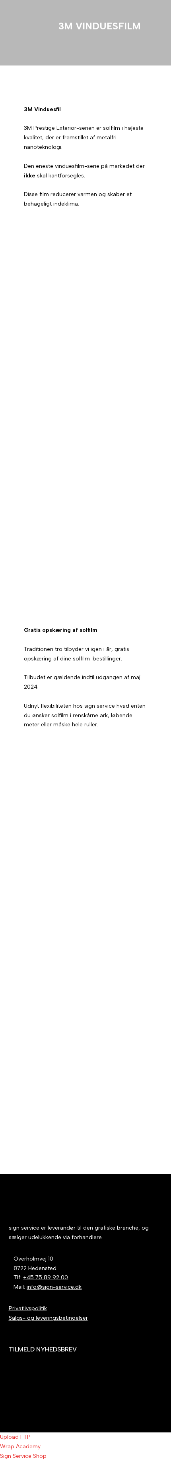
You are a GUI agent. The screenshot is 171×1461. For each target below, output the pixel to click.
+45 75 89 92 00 (45, 1277)
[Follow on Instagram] (156, 1395)
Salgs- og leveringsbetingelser (48, 1318)
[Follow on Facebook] (124, 1395)
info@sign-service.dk (54, 1287)
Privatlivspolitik (28, 1308)
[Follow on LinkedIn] (140, 1395)
